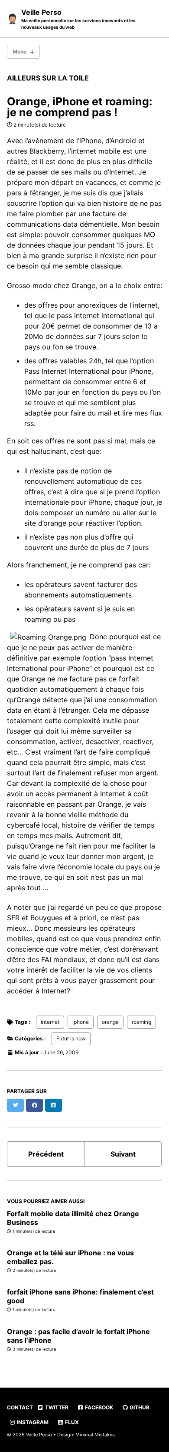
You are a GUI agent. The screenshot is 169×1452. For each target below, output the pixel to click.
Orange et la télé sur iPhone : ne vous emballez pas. (70, 1257)
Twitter (56, 1407)
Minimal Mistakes (95, 1435)
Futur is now (71, 1038)
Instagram (32, 1422)
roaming (141, 1022)
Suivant (123, 1154)
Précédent (46, 1154)
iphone (80, 1022)
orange (110, 1022)
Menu (19, 51)
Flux (71, 1422)
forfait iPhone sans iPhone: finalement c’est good (80, 1296)
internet (50, 1022)
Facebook (98, 1407)
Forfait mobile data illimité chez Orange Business (73, 1218)
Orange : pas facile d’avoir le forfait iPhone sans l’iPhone (78, 1336)
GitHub (139, 1407)
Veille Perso (78, 19)
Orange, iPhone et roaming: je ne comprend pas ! (79, 107)
